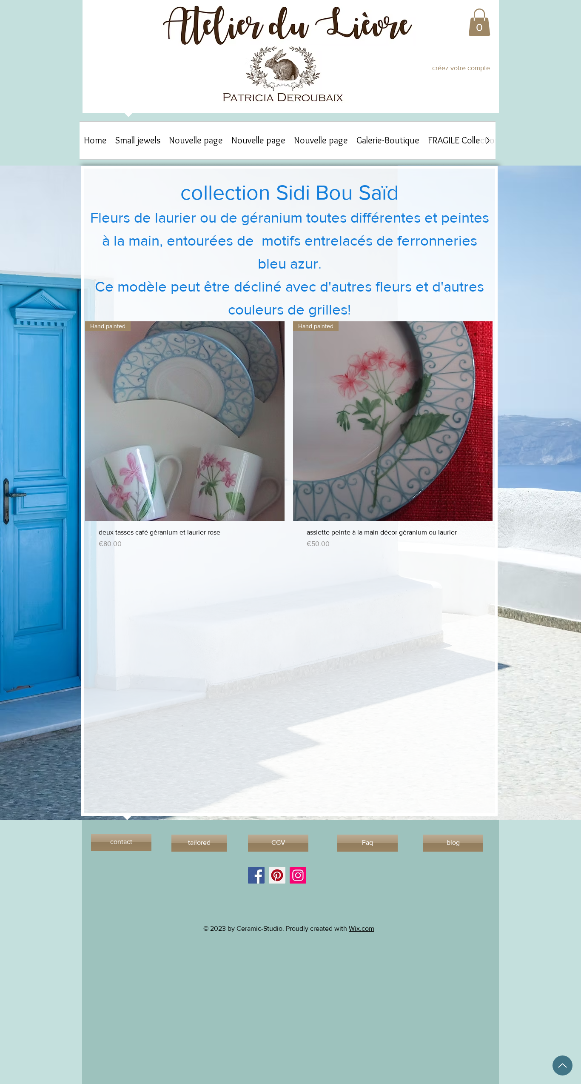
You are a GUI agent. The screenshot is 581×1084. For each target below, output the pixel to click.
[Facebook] (256, 875)
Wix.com (361, 928)
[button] (479, 22)
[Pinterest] (277, 875)
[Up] (562, 1065)
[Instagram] (298, 875)
